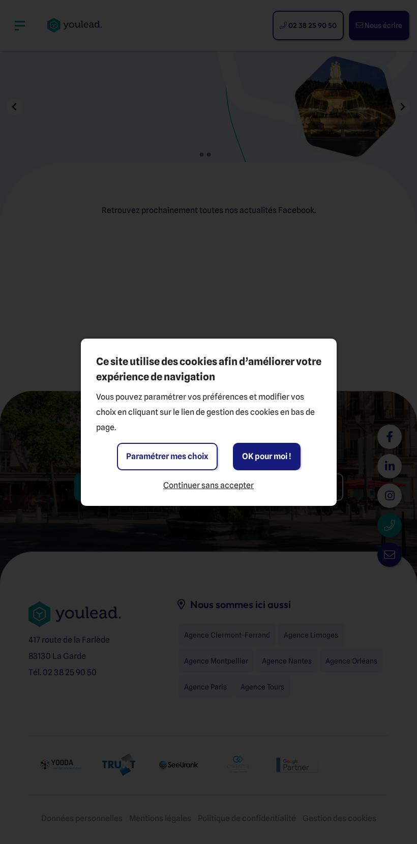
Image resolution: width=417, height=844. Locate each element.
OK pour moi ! (266, 456)
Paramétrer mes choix (167, 456)
